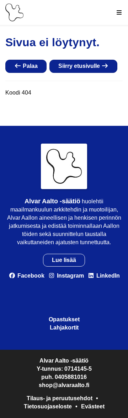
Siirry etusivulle (79, 66)
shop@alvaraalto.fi (64, 385)
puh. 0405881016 (64, 377)
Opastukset (64, 319)
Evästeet (93, 406)
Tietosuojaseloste (48, 406)
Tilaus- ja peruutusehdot (59, 398)
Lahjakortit (64, 328)
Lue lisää (64, 260)
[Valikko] (119, 12)
